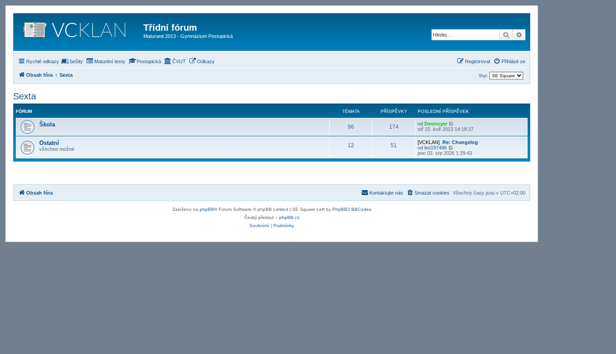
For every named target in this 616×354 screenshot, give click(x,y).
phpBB (207, 209)
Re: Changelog (460, 142)
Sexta (24, 96)
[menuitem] (72, 61)
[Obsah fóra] (79, 32)
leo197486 (435, 147)
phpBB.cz (289, 217)
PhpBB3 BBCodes (351, 209)
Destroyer (435, 123)
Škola (47, 124)
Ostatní (49, 143)
